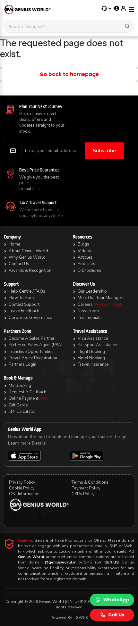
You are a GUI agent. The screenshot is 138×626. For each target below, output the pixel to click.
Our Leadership (92, 291)
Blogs (83, 244)
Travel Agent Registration (33, 358)
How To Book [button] (22, 298)
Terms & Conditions (90, 482)
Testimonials (90, 318)
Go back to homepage (69, 74)
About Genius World (28, 251)
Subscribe (104, 150)
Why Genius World (27, 257)
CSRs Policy (83, 494)
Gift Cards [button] (18, 405)
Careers (86, 304)
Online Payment (23, 398)
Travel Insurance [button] (93, 364)
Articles (85, 257)
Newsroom (88, 311)
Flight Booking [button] (91, 352)
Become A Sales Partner (32, 338)
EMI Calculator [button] (22, 411)
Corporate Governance (30, 318)
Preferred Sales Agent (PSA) (36, 345)
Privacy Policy (22, 482)
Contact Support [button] (24, 304)
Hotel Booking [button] (91, 358)
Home (14, 244)
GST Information (24, 494)
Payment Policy (86, 488)
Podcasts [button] (86, 264)
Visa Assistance (93, 338)
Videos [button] (84, 251)
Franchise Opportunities (31, 352)
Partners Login (22, 364)
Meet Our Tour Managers (101, 298)
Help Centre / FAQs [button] (27, 291)
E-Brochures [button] (89, 270)
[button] (107, 8)
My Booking (20, 385)
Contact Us (19, 264)
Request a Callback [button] (27, 392)
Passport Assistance (97, 345)
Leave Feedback (24, 311)
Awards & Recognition (30, 270)
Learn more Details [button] (27, 443)
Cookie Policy (22, 488)
